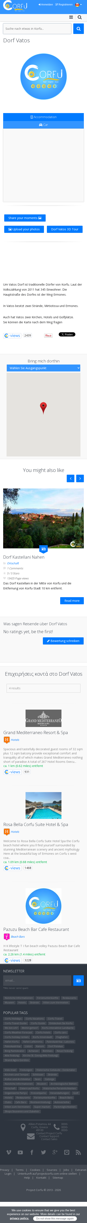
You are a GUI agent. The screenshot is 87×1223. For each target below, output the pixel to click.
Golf (75, 1092)
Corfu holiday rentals (17, 1037)
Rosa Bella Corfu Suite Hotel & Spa (35, 824)
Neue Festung (64, 1050)
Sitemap (58, 1177)
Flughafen (62, 1037)
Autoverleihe (61, 1102)
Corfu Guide (38, 1023)
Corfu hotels (43, 1032)
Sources (52, 1170)
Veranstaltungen (59, 1092)
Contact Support (49, 1136)
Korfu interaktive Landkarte (57, 1027)
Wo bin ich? (11, 1027)
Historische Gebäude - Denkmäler (56, 1069)
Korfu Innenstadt (42, 1037)
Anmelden (47, 4)
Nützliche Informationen (19, 997)
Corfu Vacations (35, 1018)
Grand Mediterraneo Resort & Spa (35, 732)
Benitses (47, 1050)
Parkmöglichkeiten (65, 1106)
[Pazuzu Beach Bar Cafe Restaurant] (43, 906)
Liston (28, 1046)
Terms (20, 1170)
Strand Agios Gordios (17, 1060)
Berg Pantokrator (14, 1050)
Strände (34, 1002)
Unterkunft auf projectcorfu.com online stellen (47, 1173)
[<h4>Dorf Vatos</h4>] (43, 76)
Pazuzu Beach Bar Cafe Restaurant (36, 929)
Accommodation (45, 117)
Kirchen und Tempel (16, 1074)
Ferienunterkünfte (47, 997)
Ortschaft (13, 563)
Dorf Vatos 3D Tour (64, 229)
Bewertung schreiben (64, 641)
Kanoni (40, 1046)
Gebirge (49, 1079)
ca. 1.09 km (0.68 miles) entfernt (25, 862)
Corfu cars (60, 1032)
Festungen (26, 1069)
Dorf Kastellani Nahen (24, 557)
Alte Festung (12, 1055)
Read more (72, 601)
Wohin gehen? (30, 1027)
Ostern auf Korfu (29, 1088)
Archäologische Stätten (64, 1083)
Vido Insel (10, 1069)
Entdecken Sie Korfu (60, 1023)
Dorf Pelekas (55, 1046)
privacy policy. (19, 1218)
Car (45, 125)
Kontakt (41, 1177)
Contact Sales (49, 1139)
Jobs (66, 1170)
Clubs (8, 1102)
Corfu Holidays (13, 1018)
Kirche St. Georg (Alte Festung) (40, 1055)
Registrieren (65, 4)
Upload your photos (26, 229)
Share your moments (23, 218)
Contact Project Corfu (49, 1133)
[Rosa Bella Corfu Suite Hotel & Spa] (43, 805)
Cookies (35, 1170)
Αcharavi (33, 1050)
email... (10, 980)
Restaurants (69, 997)
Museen (9, 1002)
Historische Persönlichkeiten (59, 1088)
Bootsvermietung (40, 1102)
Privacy (4, 1170)
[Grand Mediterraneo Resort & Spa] (43, 718)
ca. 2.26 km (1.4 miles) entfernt (24, 954)
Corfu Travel (55, 1018)
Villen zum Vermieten (55, 1002)
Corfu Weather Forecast (18, 1032)
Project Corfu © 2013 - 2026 (43, 1190)
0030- (64, 1124)
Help (27, 1177)
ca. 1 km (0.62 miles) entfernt (23, 766)
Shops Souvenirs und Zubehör (22, 1111)
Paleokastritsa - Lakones (60, 1041)
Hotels (14, 740)
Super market (42, 1106)
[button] (43, 408)
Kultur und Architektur (17, 1079)
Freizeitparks (38, 1092)
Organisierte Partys (16, 1092)
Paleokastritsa (12, 1046)
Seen (38, 1079)
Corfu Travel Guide (16, 1023)
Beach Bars (17, 936)
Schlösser (38, 1074)
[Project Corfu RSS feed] (78, 1152)
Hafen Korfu (12, 1041)
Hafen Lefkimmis (32, 1041)
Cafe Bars (20, 1102)
